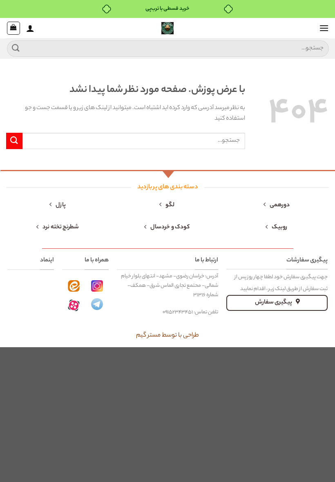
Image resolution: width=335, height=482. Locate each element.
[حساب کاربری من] (30, 28)
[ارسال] (16, 48)
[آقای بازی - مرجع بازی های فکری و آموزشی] (167, 28)
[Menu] (324, 28)
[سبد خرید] (13, 28)
